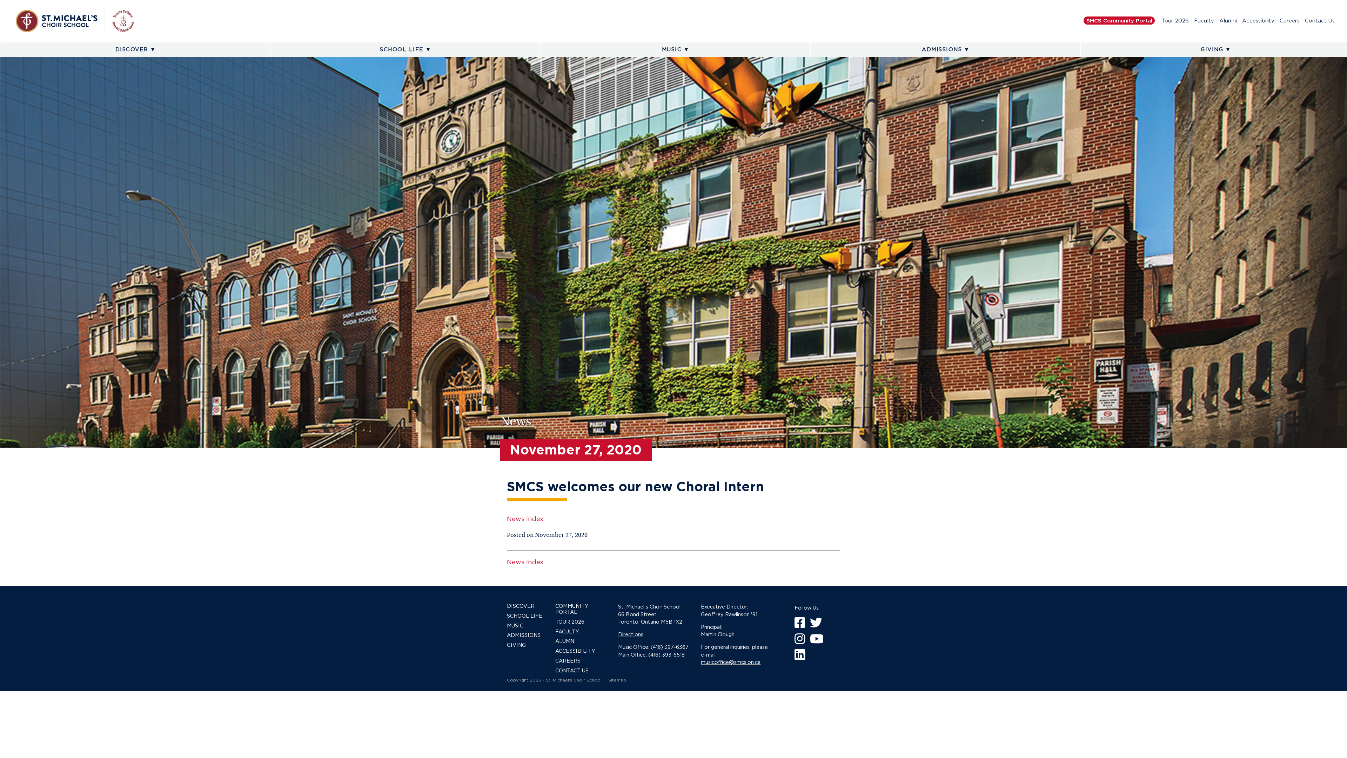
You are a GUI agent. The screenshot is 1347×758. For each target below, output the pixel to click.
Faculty (1204, 21)
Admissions (942, 49)
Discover (131, 49)
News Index (525, 519)
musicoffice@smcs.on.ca (730, 662)
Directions (630, 634)
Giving (1212, 49)
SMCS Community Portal (1119, 21)
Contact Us (1320, 21)
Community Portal (572, 609)
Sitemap (617, 680)
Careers (1290, 21)
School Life (401, 49)
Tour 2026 (1175, 21)
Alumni (1228, 21)
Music (672, 49)
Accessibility (1258, 21)
